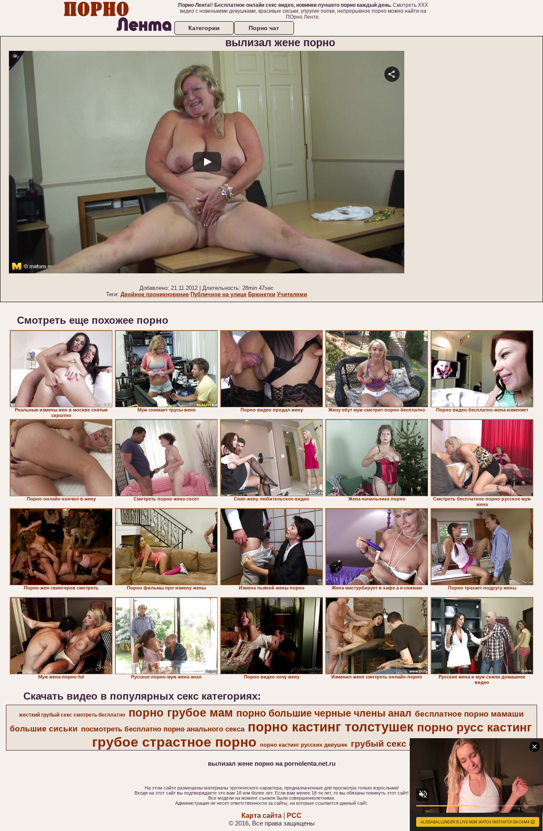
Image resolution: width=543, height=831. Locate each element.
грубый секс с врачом (400, 744)
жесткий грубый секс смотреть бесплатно (72, 715)
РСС (294, 815)
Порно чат (264, 28)
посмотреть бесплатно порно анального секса (162, 729)
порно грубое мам (181, 712)
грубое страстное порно (174, 742)
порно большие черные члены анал (323, 713)
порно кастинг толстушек (331, 727)
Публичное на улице (218, 294)
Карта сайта (261, 815)
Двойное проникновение (154, 294)
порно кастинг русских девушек (303, 745)
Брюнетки (261, 294)
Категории (204, 28)
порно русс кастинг (474, 727)
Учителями (292, 294)
